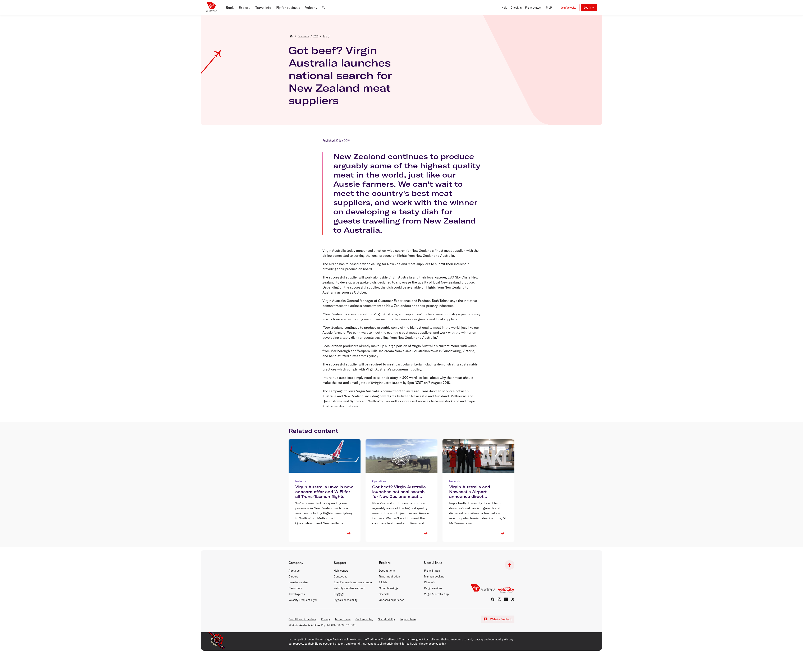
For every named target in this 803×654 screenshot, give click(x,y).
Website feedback (501, 619)
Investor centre (298, 582)
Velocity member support (349, 588)
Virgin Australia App (436, 594)
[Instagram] (499, 599)
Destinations (387, 570)
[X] (512, 599)
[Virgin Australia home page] (211, 7)
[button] (229, 7)
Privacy (325, 619)
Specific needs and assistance (353, 582)
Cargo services (433, 588)
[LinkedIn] (506, 599)
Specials (384, 594)
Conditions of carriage (302, 619)
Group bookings (388, 588)
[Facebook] (492, 599)
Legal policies (408, 619)
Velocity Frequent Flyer (303, 600)
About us (294, 570)
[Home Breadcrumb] (291, 36)
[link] (303, 36)
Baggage (339, 594)
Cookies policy (364, 619)
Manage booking (434, 576)
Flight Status (432, 570)
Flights (383, 582)
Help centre (341, 570)
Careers (293, 576)
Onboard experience (391, 600)
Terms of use (342, 619)
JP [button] (550, 7)
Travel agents (297, 594)
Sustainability (386, 619)
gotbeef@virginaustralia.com (380, 383)
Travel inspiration (389, 576)
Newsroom (295, 588)
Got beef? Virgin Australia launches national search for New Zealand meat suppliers (340, 75)
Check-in (429, 582)
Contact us (340, 576)
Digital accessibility (345, 600)
